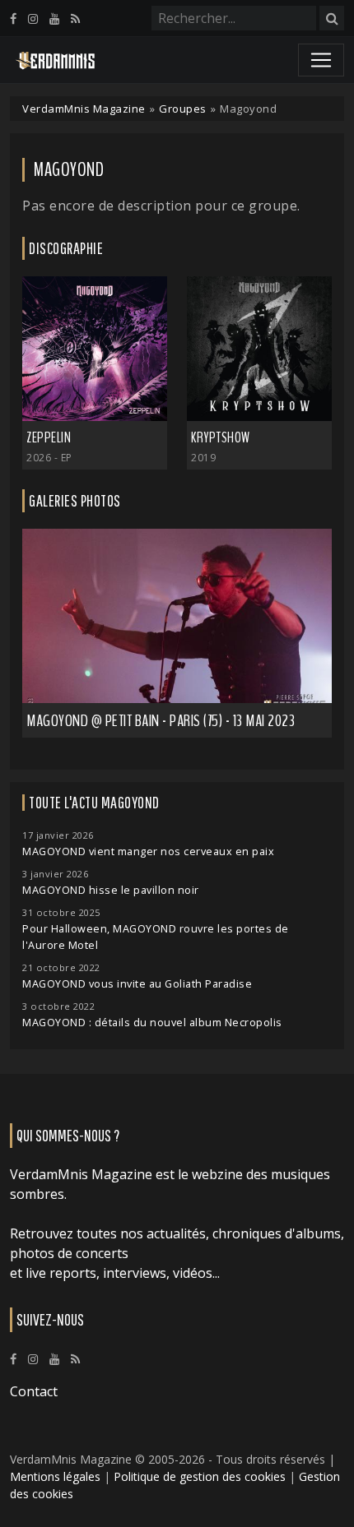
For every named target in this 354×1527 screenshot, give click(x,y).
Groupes (183, 108)
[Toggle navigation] (321, 60)
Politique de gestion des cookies (200, 1476)
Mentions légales (55, 1476)
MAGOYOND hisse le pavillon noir (110, 890)
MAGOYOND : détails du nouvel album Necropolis (152, 1023)
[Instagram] (33, 18)
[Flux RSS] (75, 18)
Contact (34, 1391)
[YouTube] (54, 18)
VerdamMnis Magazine (84, 108)
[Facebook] (13, 18)
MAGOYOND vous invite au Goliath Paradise (137, 984)
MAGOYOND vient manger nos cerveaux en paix (148, 851)
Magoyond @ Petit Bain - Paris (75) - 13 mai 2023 (160, 721)
